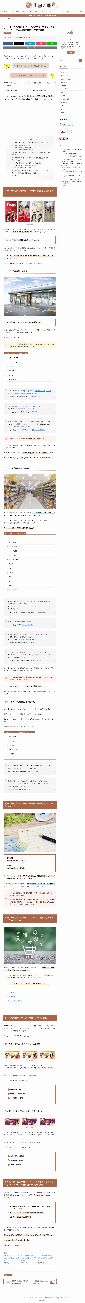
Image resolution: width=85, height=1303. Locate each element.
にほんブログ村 (70, 125)
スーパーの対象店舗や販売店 (23, 147)
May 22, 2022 (33, 412)
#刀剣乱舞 (11, 406)
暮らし (62, 112)
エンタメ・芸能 (65, 99)
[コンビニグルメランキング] (63, 139)
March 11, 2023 (41, 612)
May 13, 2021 (27, 789)
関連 (16, 175)
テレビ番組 (64, 102)
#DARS (37, 391)
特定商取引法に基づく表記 (51, 1297)
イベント (63, 109)
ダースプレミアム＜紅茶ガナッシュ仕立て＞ (27, 165)
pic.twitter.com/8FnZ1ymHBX (25, 409)
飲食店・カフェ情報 (66, 79)
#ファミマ (18, 406)
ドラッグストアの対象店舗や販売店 (25, 149)
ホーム (20, 1297)
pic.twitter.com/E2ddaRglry (27, 639)
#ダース (42, 391)
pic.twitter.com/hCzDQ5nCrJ (23, 426)
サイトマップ (27, 1297)
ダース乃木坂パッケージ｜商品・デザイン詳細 (26, 163)
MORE (71, 52)
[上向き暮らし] (42, 5)
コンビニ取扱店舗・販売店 (22, 145)
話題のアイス (64, 75)
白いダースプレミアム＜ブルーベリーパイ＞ (27, 168)
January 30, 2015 (27, 625)
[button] (8, 43)
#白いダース (36, 406)
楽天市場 (12, 996)
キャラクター (64, 92)
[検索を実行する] (80, 60)
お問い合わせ (62, 1297)
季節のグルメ (64, 82)
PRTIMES (31, 224)
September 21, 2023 (36, 660)
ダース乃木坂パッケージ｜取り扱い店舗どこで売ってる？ (30, 143)
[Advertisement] (30, 118)
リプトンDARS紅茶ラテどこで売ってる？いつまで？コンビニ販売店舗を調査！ (28, 1257)
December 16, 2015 (39, 430)
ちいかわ (63, 95)
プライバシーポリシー (37, 1297)
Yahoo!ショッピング (15, 1001)
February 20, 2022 (33, 771)
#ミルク (43, 406)
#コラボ (24, 406)
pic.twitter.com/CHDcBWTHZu (27, 393)
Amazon (20, 967)
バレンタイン (65, 88)
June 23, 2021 (29, 643)
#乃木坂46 (14, 393)
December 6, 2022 (35, 396)
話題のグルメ (7, 32)
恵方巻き (64, 85)
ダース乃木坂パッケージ (28, 96)
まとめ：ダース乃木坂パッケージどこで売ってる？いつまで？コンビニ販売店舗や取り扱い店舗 (71, 181)
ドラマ (62, 106)
